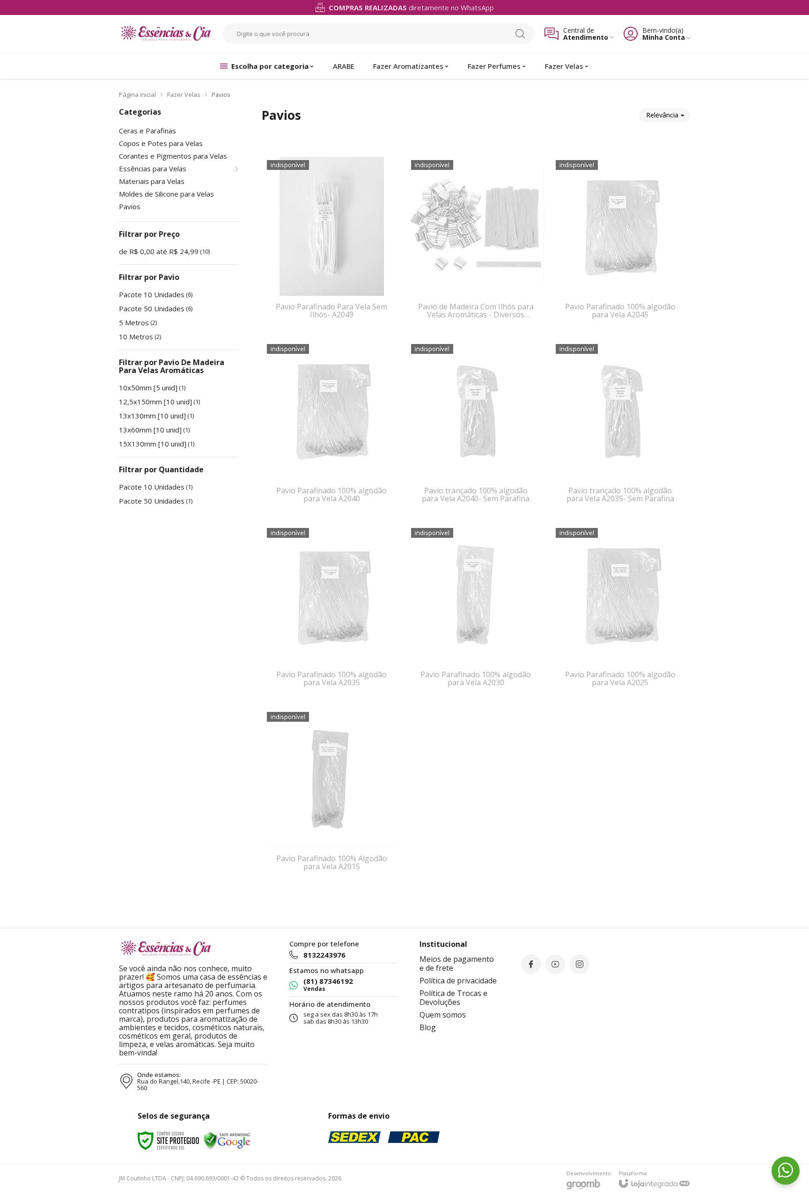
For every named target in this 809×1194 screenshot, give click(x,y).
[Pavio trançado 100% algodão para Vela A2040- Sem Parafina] (475, 428)
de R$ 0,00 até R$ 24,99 (164, 251)
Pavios (129, 207)
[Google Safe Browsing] (227, 1140)
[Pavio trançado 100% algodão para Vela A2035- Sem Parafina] (620, 428)
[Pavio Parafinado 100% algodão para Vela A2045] (620, 244)
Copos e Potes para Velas (161, 143)
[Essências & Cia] (166, 33)
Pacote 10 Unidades (155, 294)
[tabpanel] (476, 139)
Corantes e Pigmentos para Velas (173, 156)
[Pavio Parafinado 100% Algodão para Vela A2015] (331, 796)
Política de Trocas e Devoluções (453, 997)
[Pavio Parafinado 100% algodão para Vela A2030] (475, 612)
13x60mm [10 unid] (154, 429)
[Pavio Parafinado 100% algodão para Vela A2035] (331, 612)
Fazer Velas (183, 94)
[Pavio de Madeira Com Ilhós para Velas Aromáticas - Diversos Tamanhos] (475, 244)
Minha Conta (663, 37)
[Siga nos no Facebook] (531, 964)
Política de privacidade (458, 980)
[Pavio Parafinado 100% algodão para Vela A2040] (331, 428)
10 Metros (140, 336)
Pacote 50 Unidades (155, 308)
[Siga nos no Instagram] (579, 964)
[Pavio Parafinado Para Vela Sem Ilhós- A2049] (331, 244)
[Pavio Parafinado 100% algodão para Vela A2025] (620, 612)
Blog (427, 1027)
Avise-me (331, 315)
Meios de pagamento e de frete (456, 963)
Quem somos (442, 1015)
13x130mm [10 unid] (156, 415)
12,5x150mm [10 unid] (159, 401)
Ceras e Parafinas (147, 131)
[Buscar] (520, 33)
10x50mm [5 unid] (152, 387)
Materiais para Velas (151, 181)
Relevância (662, 114)
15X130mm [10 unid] (156, 443)
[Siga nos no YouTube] (555, 964)
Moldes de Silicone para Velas (166, 194)
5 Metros (138, 322)
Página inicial (137, 94)
